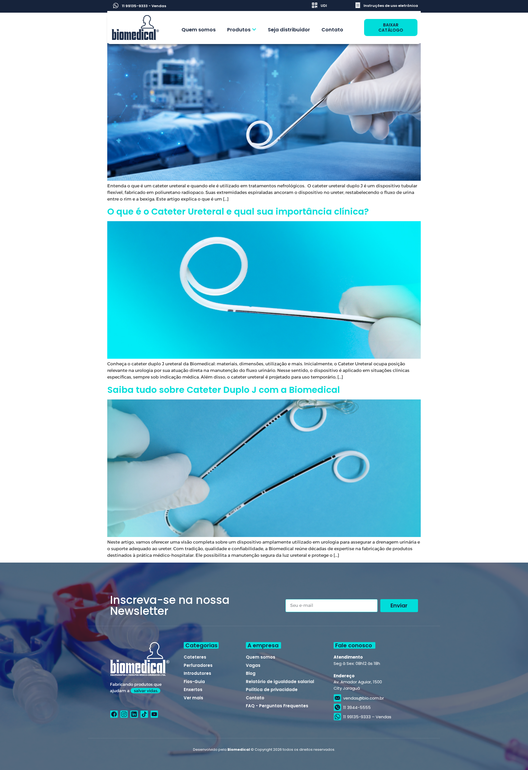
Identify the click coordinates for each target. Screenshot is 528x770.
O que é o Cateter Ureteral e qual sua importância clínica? (238, 211)
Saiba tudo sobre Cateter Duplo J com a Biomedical (223, 389)
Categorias (201, 645)
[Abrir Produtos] (254, 29)
